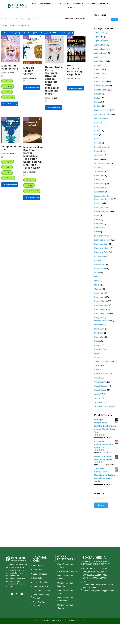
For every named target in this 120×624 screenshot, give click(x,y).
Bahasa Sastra (101, 90)
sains (96, 357)
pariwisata (98, 293)
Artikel (69, 7)
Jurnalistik (98, 171)
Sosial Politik (100, 390)
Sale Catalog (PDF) (66, 33)
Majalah (97, 260)
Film (96, 139)
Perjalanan (99, 329)
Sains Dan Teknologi (103, 361)
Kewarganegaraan (102, 211)
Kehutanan (99, 188)
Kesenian (98, 203)
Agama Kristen (101, 53)
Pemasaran (99, 297)
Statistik (97, 394)
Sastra (97, 365)
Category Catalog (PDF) (49, 33)
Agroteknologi (100, 61)
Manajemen (99, 264)
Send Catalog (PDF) (30, 33)
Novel (96, 285)
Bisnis (97, 102)
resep (96, 353)
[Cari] (114, 19)
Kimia (96, 215)
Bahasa (97, 77)
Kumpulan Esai (101, 244)
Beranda (3, 18)
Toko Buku (103, 4)
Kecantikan (99, 180)
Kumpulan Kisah (101, 248)
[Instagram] (16, 594)
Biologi (97, 98)
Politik (97, 341)
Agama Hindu (100, 45)
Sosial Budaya (100, 386)
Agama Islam (100, 49)
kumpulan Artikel (101, 236)
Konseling (98, 228)
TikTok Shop (9, 97)
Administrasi (99, 32)
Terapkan (101, 505)
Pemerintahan (100, 305)
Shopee (7, 81)
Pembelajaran (100, 301)
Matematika (99, 268)
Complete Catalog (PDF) (12, 33)
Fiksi (96, 135)
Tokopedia (8, 86)
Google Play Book (32, 190)
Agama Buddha (101, 41)
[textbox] (106, 498)
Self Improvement (102, 374)
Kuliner (97, 232)
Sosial (97, 378)
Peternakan (99, 337)
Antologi (98, 69)
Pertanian (98, 333)
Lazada (7, 91)
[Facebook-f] (7, 594)
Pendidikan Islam (102, 313)
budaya (97, 106)
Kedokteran (99, 184)
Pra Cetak (90, 4)
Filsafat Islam (100, 147)
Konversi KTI (64, 4)
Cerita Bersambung (103, 114)
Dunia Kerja (99, 118)
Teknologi (98, 402)
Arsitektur (98, 73)
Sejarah (97, 369)
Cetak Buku (78, 4)
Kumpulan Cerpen (102, 240)
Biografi (97, 94)
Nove (96, 281)
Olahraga (98, 289)
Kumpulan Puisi (101, 252)
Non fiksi (98, 277)
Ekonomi (98, 122)
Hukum (97, 159)
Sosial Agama (100, 382)
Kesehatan (99, 192)
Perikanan (98, 325)
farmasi (97, 130)
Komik (97, 219)
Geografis (98, 155)
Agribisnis (98, 57)
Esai (96, 126)
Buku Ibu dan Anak (102, 110)
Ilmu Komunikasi (101, 163)
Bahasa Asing (100, 81)
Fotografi (98, 151)
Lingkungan (99, 256)
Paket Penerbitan (47, 4)
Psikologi (98, 349)
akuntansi (98, 65)
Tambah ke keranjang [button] (10, 104)
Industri (97, 167)
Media (97, 272)
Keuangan (99, 207)
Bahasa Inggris (101, 86)
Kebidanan (99, 175)
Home (34, 4)
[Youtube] (12, 594)
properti (97, 345)
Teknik (97, 398)
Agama (97, 37)
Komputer (98, 223)
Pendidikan (99, 309)
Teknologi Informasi (103, 406)
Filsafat (97, 143)
